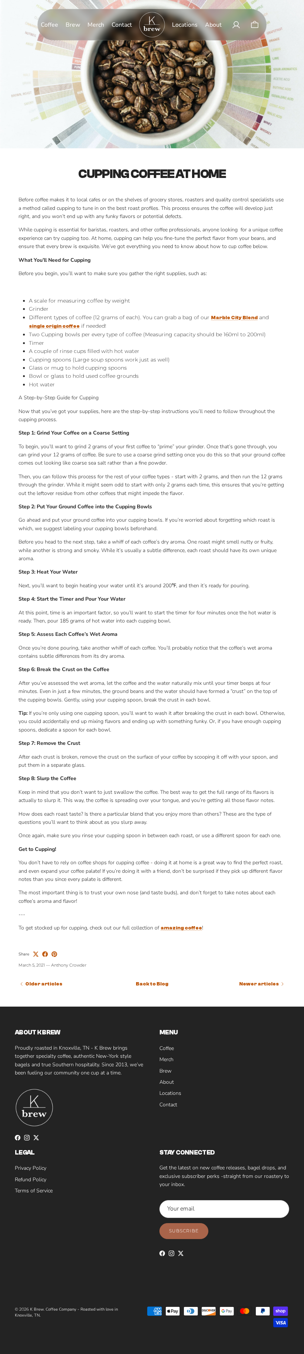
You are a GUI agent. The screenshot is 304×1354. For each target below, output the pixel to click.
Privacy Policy (30, 1168)
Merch (166, 1059)
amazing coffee (181, 928)
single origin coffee (54, 326)
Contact (168, 1104)
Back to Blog (152, 984)
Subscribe (184, 1231)
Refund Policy (30, 1179)
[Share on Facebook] (45, 954)
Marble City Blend (234, 318)
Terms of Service (34, 1190)
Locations (170, 1093)
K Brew (37, 1309)
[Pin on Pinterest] (54, 954)
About (166, 1082)
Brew (165, 1070)
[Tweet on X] (36, 954)
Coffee (166, 1048)
